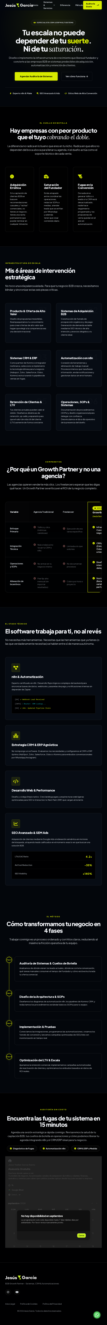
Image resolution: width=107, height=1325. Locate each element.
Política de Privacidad (52, 1304)
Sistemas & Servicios (47, 5)
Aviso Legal (10, 1304)
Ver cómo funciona (75, 76)
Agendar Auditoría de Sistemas (36, 76)
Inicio (35, 5)
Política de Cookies (28, 1304)
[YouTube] (17, 1292)
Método (79, 5)
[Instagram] (8, 1292)
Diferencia (65, 5)
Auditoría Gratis (90, 5)
